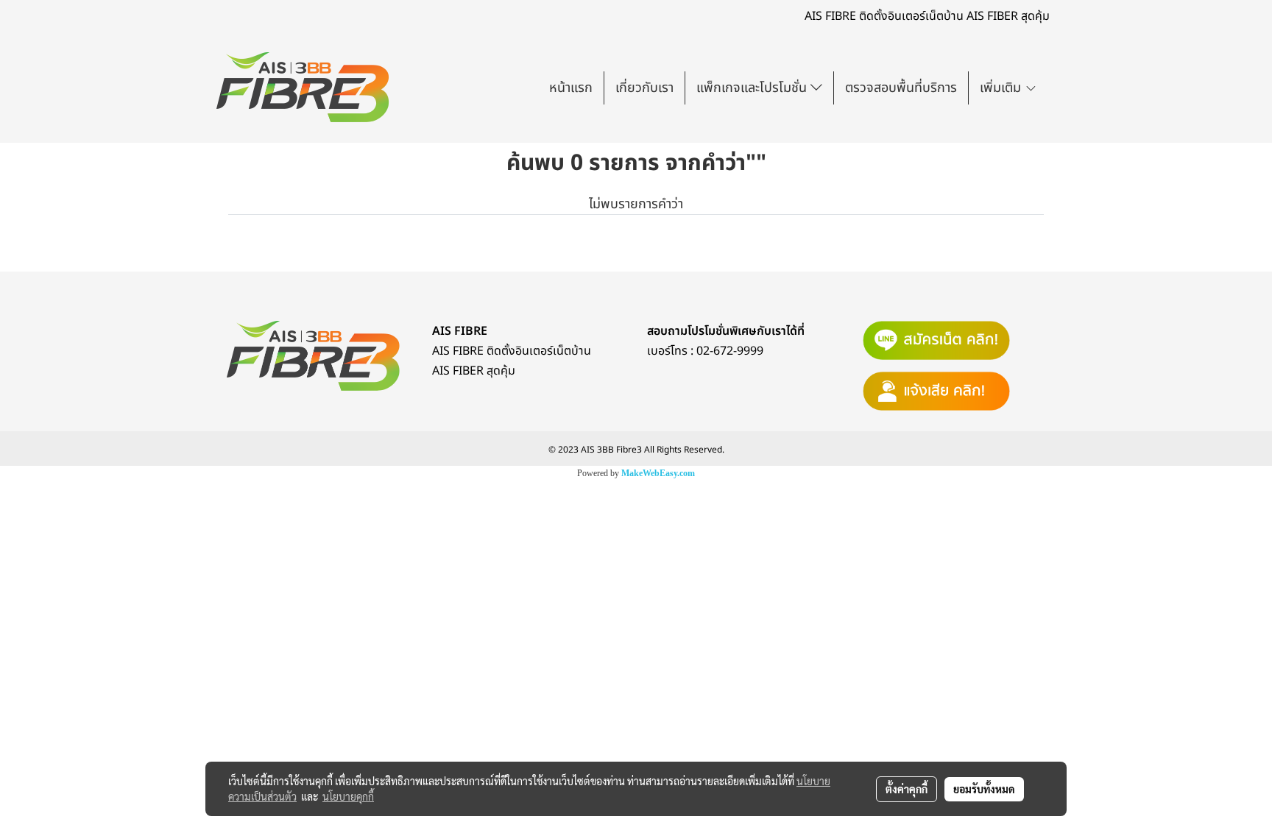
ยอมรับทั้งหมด (984, 789)
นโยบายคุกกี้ (348, 796)
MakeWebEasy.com (658, 473)
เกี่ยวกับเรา (644, 88)
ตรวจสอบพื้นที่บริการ (901, 88)
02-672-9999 (729, 351)
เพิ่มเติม (1002, 88)
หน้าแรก (571, 88)
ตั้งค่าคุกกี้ (907, 789)
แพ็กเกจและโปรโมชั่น (753, 88)
